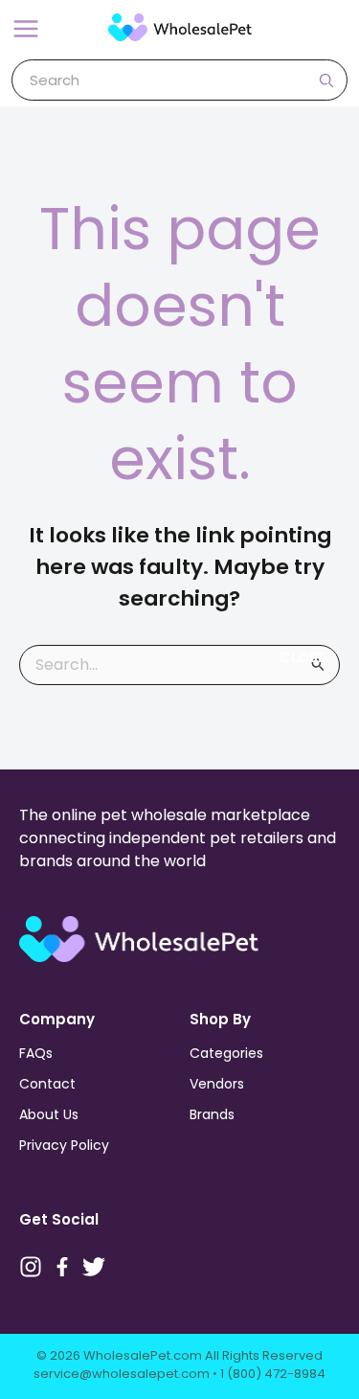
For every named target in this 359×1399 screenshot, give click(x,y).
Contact (47, 1083)
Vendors (217, 1083)
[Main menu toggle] (25, 28)
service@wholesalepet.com (122, 1374)
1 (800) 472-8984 (272, 1374)
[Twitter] (93, 1266)
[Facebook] (62, 1266)
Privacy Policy (64, 1145)
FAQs (36, 1053)
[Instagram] (30, 1266)
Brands (212, 1114)
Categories (226, 1053)
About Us (49, 1114)
